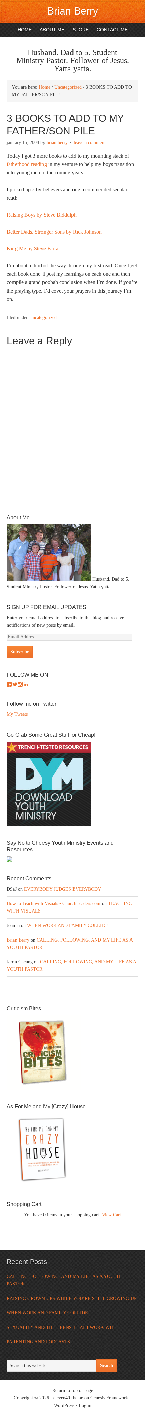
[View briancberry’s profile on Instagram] (20, 684)
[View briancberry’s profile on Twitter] (15, 684)
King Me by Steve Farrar (33, 248)
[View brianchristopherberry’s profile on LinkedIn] (25, 684)
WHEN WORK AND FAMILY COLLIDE (67, 925)
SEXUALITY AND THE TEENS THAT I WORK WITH (62, 1327)
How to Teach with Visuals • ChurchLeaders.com (53, 903)
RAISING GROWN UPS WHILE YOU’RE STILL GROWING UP (72, 1298)
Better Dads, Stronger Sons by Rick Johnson (54, 232)
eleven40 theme (68, 1397)
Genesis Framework (109, 1397)
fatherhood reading (27, 164)
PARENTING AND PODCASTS (38, 1341)
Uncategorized (43, 317)
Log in (85, 1405)
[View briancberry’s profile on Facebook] (9, 684)
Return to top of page (72, 1390)
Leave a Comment (90, 142)
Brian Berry (72, 11)
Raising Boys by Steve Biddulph (42, 215)
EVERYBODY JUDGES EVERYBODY (62, 889)
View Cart (111, 1214)
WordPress (64, 1405)
